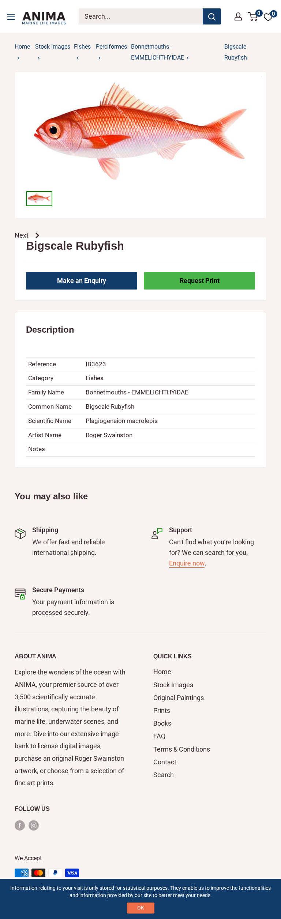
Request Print (200, 280)
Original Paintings (178, 697)
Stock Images (52, 46)
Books (162, 723)
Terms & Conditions (181, 749)
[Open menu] (11, 17)
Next (22, 235)
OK (140, 908)
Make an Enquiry (81, 280)
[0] (253, 16)
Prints (161, 710)
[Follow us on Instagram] (34, 825)
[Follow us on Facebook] (20, 825)
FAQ (159, 736)
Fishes (82, 46)
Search (163, 775)
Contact (164, 762)
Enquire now (187, 563)
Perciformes (111, 46)
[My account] (238, 16)
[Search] (212, 16)
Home (22, 46)
